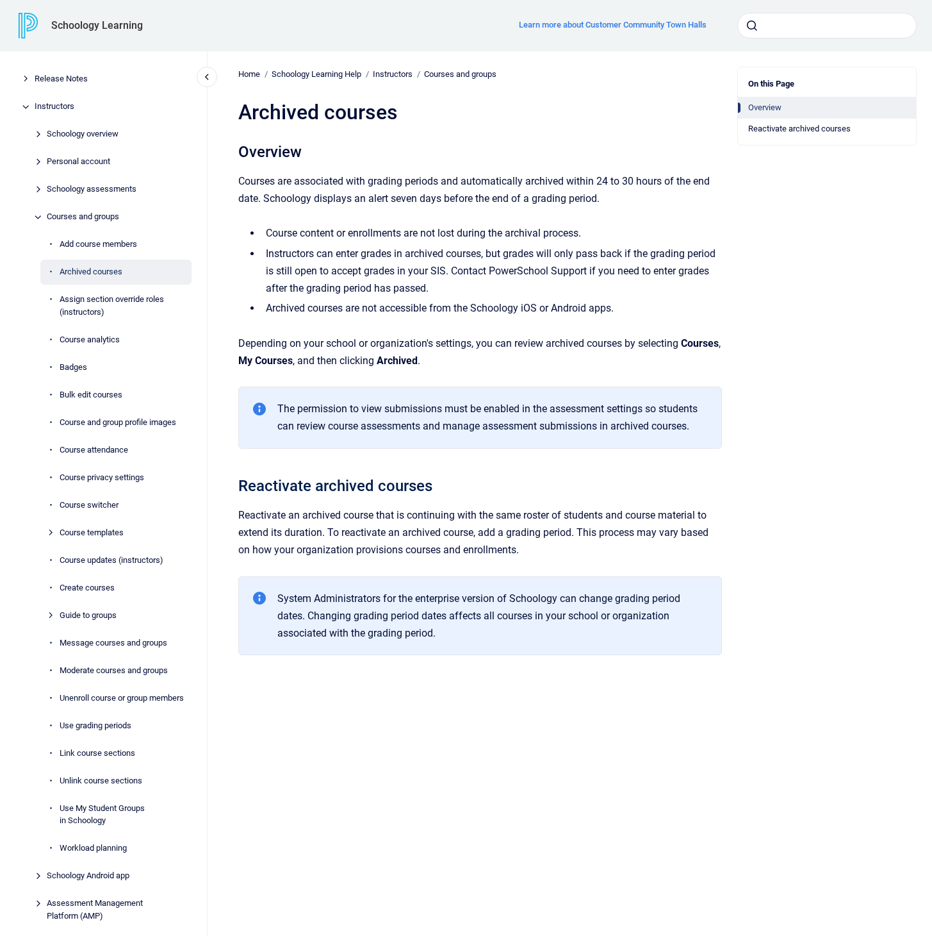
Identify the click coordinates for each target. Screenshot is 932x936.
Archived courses (91, 272)
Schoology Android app (88, 876)
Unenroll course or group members (122, 698)
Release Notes (61, 79)
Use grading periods (95, 725)
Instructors (54, 107)
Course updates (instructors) (111, 560)
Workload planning (93, 848)
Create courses (87, 587)
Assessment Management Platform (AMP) (95, 910)
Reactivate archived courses (799, 128)
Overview (764, 107)
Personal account (78, 162)
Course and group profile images (118, 422)
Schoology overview (83, 134)
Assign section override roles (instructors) (112, 306)
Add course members (98, 244)
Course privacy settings (102, 477)
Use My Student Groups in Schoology (102, 814)
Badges (73, 367)
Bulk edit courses (91, 394)
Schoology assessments (91, 189)
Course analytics (90, 339)
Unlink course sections (101, 780)
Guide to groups (88, 615)
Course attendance (94, 450)
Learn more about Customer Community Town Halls (613, 24)
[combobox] (827, 25)
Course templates (92, 532)
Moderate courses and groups (114, 670)
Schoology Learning (97, 25)
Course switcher (89, 505)
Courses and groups (83, 217)
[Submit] (752, 25)
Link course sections (97, 753)
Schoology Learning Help (316, 74)
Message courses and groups (113, 643)
